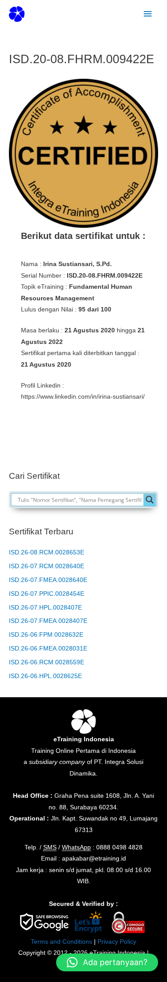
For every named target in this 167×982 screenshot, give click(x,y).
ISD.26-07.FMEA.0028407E (48, 621)
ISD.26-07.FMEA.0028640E (48, 580)
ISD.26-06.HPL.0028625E (45, 676)
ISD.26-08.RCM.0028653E (46, 552)
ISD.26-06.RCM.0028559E (46, 662)
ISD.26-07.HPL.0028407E (45, 607)
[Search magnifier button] (149, 499)
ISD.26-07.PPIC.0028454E (46, 593)
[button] (107, 962)
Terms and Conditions (61, 941)
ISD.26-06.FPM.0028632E (46, 634)
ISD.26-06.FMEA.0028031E (48, 648)
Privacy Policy (117, 941)
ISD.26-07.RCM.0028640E (46, 566)
